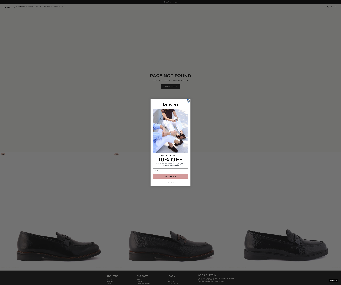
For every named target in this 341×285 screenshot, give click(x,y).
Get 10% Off (170, 176)
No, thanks (170, 182)
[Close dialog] (188, 100)
